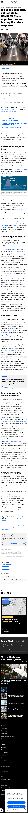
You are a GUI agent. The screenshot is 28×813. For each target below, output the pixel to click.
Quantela (12, 328)
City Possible (6, 198)
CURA (2, 417)
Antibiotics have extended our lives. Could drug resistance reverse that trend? (15, 716)
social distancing (22, 169)
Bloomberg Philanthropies (8, 249)
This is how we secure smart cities (11, 127)
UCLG (4, 227)
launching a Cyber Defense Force (18, 356)
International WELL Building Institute (13, 441)
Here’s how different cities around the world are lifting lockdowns (13, 119)
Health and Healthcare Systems (11, 7)
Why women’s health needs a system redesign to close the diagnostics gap (16, 709)
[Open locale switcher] (1, 810)
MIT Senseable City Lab (20, 421)
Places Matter (6, 449)
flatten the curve (6, 173)
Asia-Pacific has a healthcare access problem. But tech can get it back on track (16, 703)
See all (24, 661)
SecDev (3, 354)
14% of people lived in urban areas (10, 109)
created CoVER (7, 332)
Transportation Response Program (10, 269)
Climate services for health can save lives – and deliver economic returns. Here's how (16, 696)
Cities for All (15, 278)
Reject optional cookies (16, 802)
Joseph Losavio (5, 68)
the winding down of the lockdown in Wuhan (13, 493)
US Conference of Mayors (8, 266)
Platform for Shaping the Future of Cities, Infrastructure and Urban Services (13, 527)
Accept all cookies (16, 806)
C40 (22, 205)
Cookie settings (16, 809)
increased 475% (9, 350)
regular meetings (20, 200)
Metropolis (15, 225)
